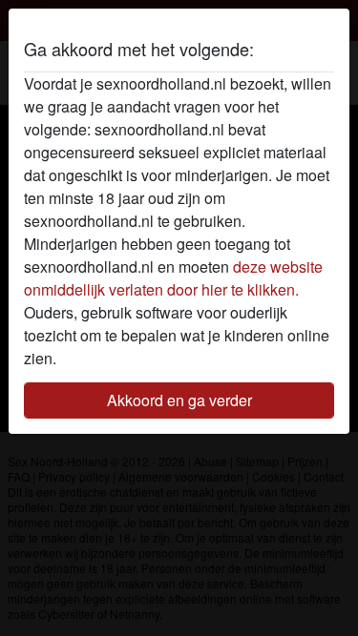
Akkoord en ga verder (179, 400)
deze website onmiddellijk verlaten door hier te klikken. (173, 278)
